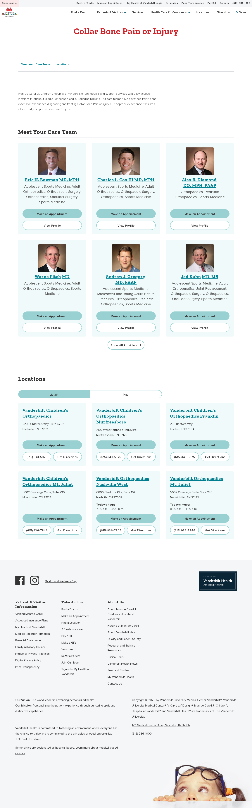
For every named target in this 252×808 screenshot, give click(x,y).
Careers (224, 3)
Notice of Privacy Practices (32, 654)
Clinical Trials (116, 657)
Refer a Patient (70, 656)
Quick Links (8, 3)
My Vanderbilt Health (121, 677)
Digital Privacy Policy (28, 660)
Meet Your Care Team (35, 64)
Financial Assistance (28, 640)
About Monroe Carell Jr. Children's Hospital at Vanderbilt (122, 614)
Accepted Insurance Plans (31, 620)
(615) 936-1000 (241, 3)
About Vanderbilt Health (123, 632)
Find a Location (70, 623)
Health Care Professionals (169, 12)
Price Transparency (193, 3)
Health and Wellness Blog (61, 581)
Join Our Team (70, 662)
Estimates (172, 3)
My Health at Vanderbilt (30, 627)
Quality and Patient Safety (124, 639)
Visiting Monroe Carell (29, 614)
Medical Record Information (32, 634)
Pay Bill (212, 3)
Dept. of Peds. (85, 3)
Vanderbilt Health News (123, 664)
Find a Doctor (80, 12)
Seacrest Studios (118, 670)
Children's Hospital (9, 12)
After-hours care (72, 629)
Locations (202, 12)
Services (138, 12)
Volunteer (67, 649)
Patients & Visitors (110, 12)
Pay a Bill (66, 636)
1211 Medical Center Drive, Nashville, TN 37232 (161, 725)
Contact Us (115, 683)
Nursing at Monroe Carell (123, 626)
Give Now (223, 12)
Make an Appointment (110, 3)
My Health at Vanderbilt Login (144, 3)
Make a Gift (68, 643)
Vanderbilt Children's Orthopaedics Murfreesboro (119, 416)
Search (243, 12)
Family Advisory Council (30, 647)
